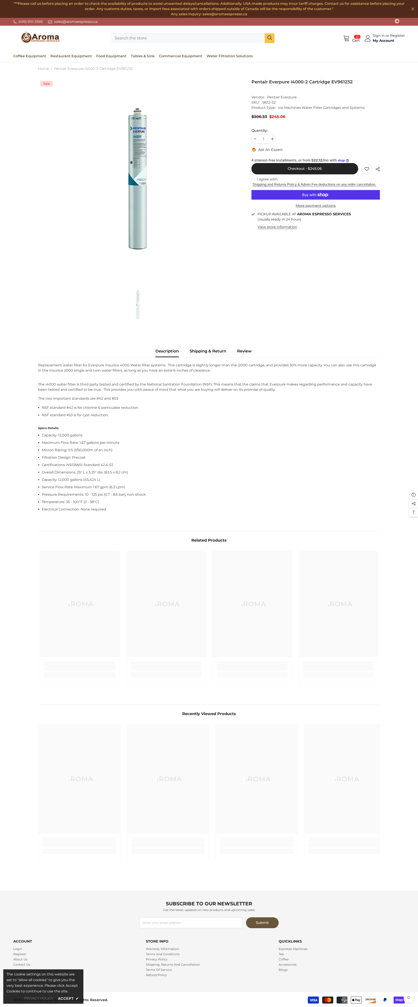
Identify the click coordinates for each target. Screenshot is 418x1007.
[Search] (192, 38)
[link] (397, 22)
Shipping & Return (208, 351)
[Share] (376, 169)
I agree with (267, 179)
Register (397, 36)
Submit (262, 923)
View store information (277, 227)
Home (43, 69)
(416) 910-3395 (31, 22)
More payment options (316, 206)
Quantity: (259, 130)
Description (167, 351)
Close (413, 9)
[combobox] (188, 38)
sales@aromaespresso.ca (76, 22)
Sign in (379, 36)
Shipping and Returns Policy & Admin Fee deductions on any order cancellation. (314, 184)
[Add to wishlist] (366, 168)
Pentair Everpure (282, 97)
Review (244, 351)
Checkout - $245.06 (305, 169)
